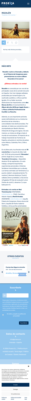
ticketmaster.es (7, 194)
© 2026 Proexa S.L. (9, 348)
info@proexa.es (15, 339)
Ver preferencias (15, 394)
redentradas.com (16, 199)
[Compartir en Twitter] (12, 43)
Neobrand (22, 354)
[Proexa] (8, 4)
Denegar (15, 389)
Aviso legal (18, 351)
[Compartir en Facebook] (8, 43)
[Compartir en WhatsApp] (16, 43)
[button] (28, 366)
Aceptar (15, 384)
